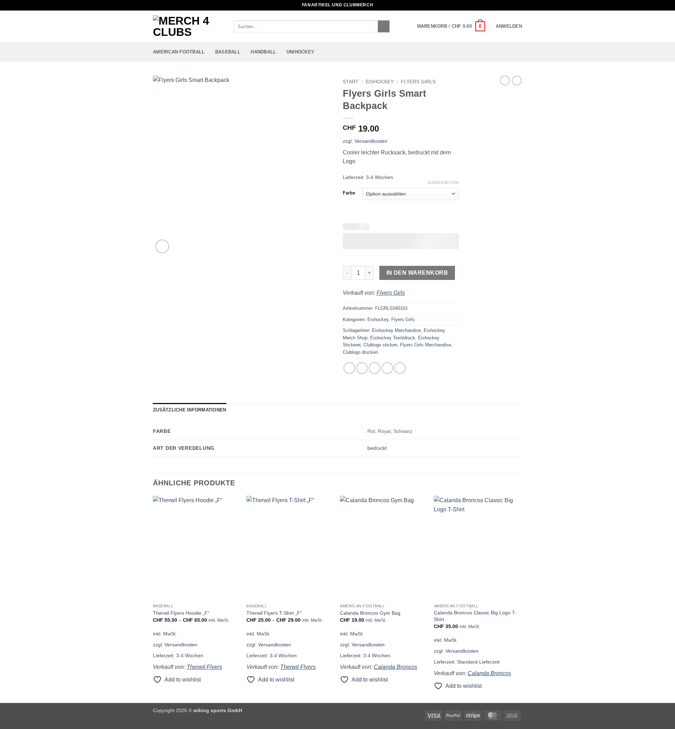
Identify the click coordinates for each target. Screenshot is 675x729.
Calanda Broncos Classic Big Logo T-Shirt (475, 616)
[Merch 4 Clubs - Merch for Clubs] (188, 26)
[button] (451, 26)
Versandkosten (370, 141)
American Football (179, 52)
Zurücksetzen (443, 182)
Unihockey (300, 52)
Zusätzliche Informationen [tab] (189, 410)
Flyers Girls (418, 81)
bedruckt (377, 448)
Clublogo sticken (380, 344)
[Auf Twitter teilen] (362, 368)
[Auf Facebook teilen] (349, 368)
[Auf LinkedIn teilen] (400, 368)
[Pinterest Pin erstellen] (387, 368)
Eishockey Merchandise (396, 330)
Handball (263, 52)
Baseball (227, 52)
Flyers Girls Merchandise (425, 344)
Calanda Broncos (395, 667)
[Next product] (505, 80)
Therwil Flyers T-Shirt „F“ (274, 613)
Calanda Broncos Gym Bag (370, 613)
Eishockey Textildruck (392, 337)
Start (351, 81)
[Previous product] (517, 80)
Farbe (349, 193)
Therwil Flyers (204, 667)
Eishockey (380, 81)
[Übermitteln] (384, 26)
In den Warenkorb (417, 273)
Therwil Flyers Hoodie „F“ (181, 613)
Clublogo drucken (360, 352)
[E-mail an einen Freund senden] (374, 368)
